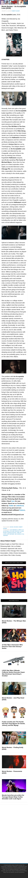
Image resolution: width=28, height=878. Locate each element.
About (17, 848)
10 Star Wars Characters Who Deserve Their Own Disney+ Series (12, 646)
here (13, 501)
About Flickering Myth (17, 850)
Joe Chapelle (18, 534)
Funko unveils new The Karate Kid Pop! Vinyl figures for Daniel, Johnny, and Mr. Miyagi (13, 723)
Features (17, 819)
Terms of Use (19, 870)
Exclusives (17, 827)
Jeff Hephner (10, 534)
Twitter (11, 505)
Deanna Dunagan (11, 532)
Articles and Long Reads (17, 821)
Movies (11, 527)
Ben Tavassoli (16, 531)
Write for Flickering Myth (17, 855)
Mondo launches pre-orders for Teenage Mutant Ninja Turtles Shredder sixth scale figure (13, 797)
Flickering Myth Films (17, 845)
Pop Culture (17, 829)
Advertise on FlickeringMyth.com (17, 853)
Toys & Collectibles (17, 842)
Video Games (17, 840)
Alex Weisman (13, 529)
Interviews (17, 824)
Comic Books (17, 837)
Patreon (22, 510)
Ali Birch (19, 529)
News (17, 813)
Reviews (16, 527)
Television (17, 834)
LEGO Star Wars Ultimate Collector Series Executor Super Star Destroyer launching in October (13, 673)
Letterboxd (20, 505)
